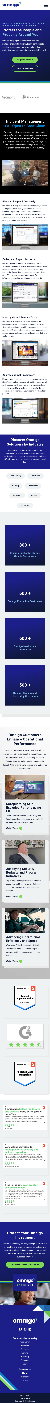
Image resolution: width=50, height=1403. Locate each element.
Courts (34, 496)
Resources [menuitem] (25, 1369)
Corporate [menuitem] (25, 1360)
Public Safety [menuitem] (25, 1342)
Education (17, 496)
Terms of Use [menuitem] (25, 1398)
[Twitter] (25, 1329)
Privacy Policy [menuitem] (25, 1395)
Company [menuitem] (25, 1377)
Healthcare (35, 476)
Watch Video (12, 828)
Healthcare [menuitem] (25, 1346)
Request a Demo (25, 60)
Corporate (25, 505)
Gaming (15, 486)
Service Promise (25, 68)
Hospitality (33, 486)
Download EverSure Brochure (25, 1265)
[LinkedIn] (30, 1329)
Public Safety (15, 476)
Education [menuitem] (25, 1349)
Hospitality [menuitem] (25, 1357)
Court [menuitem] (25, 1364)
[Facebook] (20, 1329)
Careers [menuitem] (25, 1380)
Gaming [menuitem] (25, 1353)
